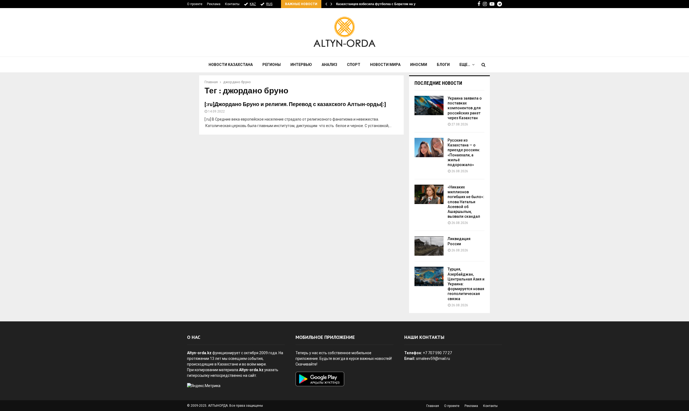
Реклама (213, 4)
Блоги (443, 64)
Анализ (329, 64)
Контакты (232, 4)
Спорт (353, 64)
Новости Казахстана (231, 64)
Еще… (464, 64)
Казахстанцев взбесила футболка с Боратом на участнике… (384, 4)
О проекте (194, 4)
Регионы (271, 64)
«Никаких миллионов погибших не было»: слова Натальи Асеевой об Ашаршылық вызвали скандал (466, 202)
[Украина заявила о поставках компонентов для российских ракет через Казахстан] (429, 105)
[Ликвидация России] (429, 246)
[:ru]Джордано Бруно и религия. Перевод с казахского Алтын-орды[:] (295, 104)
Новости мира (385, 64)
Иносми (418, 64)
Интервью (301, 64)
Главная (432, 406)
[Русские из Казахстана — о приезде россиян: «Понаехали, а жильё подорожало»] (429, 147)
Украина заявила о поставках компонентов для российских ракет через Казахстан (465, 108)
